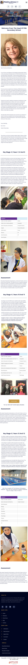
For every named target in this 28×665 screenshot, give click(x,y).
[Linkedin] (16, 6)
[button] (26, 2)
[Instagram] (12, 6)
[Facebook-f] (8, 6)
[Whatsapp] (19, 6)
